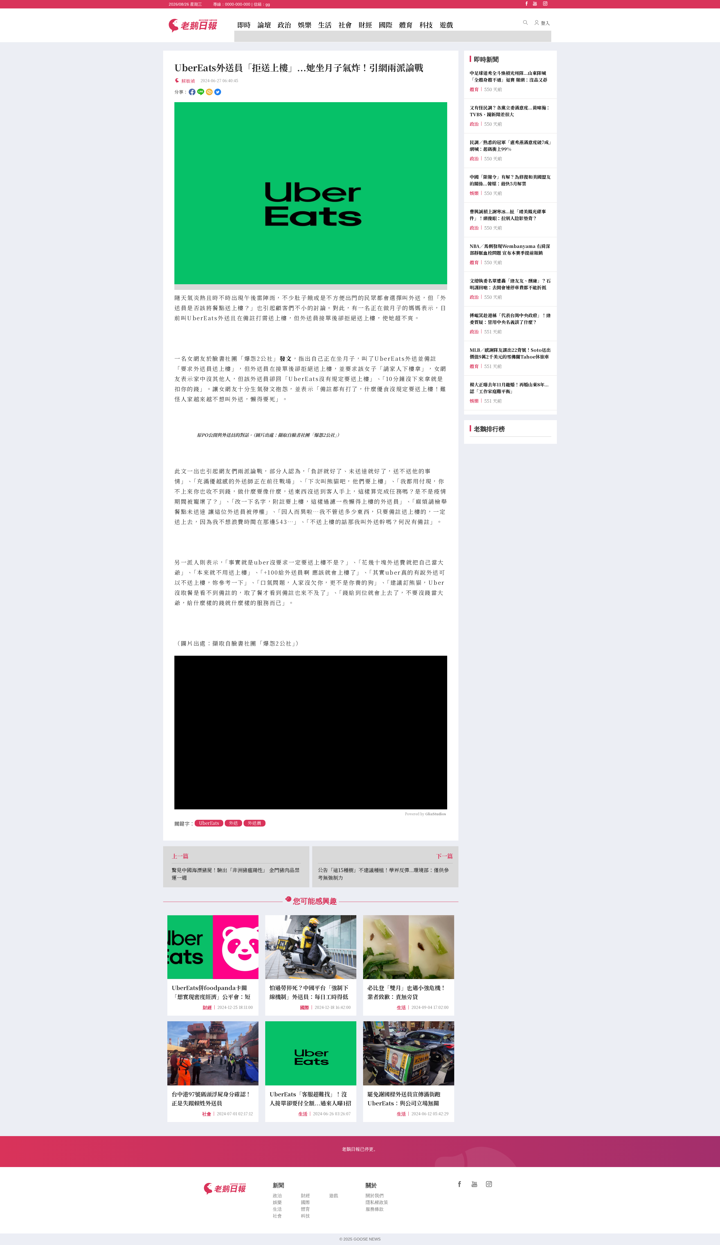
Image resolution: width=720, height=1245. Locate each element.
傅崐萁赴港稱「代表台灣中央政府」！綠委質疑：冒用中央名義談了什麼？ (510, 318)
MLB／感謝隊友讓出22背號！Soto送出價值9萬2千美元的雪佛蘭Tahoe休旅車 (510, 353)
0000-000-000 (237, 4)
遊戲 (446, 25)
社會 (345, 25)
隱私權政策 (377, 1202)
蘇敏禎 (188, 81)
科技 (426, 25)
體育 (406, 25)
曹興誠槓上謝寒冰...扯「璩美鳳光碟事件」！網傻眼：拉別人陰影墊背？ (508, 214)
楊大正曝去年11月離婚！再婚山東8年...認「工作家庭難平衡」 (509, 388)
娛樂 (304, 25)
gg (268, 4)
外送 (233, 823)
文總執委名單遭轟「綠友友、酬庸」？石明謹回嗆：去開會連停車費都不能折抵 (510, 284)
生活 (325, 25)
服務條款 (375, 1209)
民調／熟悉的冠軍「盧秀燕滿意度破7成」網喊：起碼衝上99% (510, 145)
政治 (284, 25)
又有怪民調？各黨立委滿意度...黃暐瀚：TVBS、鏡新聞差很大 (510, 111)
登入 (545, 23)
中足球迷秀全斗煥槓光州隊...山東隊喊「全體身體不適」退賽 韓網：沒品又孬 (508, 76)
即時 (244, 25)
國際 (385, 25)
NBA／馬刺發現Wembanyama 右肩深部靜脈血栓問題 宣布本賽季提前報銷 (510, 249)
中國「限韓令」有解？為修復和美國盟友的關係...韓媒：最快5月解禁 (510, 180)
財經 (365, 25)
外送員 (254, 823)
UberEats (209, 823)
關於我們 (375, 1195)
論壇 (264, 25)
